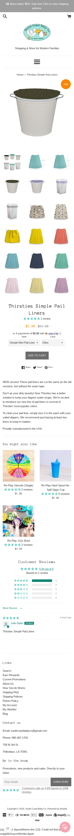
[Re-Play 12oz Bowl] (18, 521)
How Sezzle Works (14, 687)
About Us (8, 683)
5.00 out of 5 (46, 568)
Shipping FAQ (11, 692)
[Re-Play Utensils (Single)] (18, 466)
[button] (32, 318)
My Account (10, 705)
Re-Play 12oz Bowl (18, 540)
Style (24, 337)
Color (53, 337)
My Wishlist (9, 709)
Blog (5, 713)
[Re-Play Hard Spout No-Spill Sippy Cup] (55, 466)
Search (7, 670)
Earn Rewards (11, 675)
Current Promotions (14, 679)
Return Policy (10, 700)
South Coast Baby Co (35, 809)
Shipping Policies (13, 696)
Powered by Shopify (57, 809)
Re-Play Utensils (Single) (18, 485)
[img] (11, 617)
